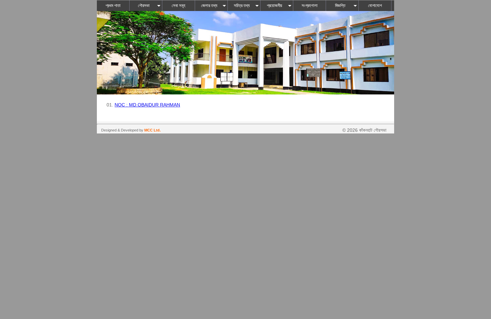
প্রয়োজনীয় (274, 5)
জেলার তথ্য (209, 5)
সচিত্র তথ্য (242, 5)
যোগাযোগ (375, 5)
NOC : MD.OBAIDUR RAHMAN (147, 104)
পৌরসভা (144, 5)
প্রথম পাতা (113, 5)
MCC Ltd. (152, 130)
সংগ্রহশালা (310, 5)
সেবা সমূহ (178, 5)
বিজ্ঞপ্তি (340, 5)
